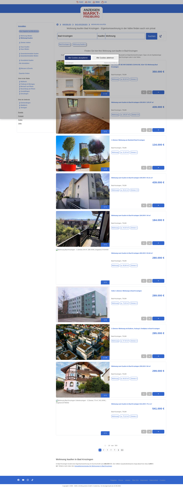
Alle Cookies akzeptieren (78, 58)
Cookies (162, 480)
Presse (121, 480)
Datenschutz (154, 480)
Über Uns (135, 480)
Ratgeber (113, 480)
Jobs (20, 123)
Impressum (144, 480)
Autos (20, 120)
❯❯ (122, 450)
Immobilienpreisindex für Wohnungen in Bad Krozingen (93, 466)
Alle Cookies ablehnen (105, 58)
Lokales (127, 480)
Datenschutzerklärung (111, 63)
